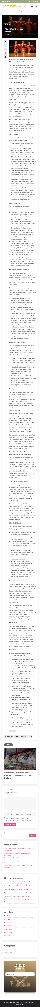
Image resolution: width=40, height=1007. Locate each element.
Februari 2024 (8, 929)
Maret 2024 (7, 925)
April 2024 (7, 922)
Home (6, 34)
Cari (5, 832)
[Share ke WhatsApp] (5, 53)
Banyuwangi (9, 736)
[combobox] (20, 974)
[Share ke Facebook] (5, 45)
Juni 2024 (7, 916)
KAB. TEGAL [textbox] (10, 974)
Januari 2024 (8, 932)
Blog (10, 34)
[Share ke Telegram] (5, 56)
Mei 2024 (7, 919)
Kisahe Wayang (8, 952)
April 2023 (7, 935)
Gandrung (24, 736)
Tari (30, 736)
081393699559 (35, 1)
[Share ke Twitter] (5, 49)
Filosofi (17, 736)
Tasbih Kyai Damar (24, 889)
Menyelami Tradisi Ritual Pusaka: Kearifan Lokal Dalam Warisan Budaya (19, 775)
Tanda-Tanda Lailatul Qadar (26, 893)
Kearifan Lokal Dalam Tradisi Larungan (15, 858)
